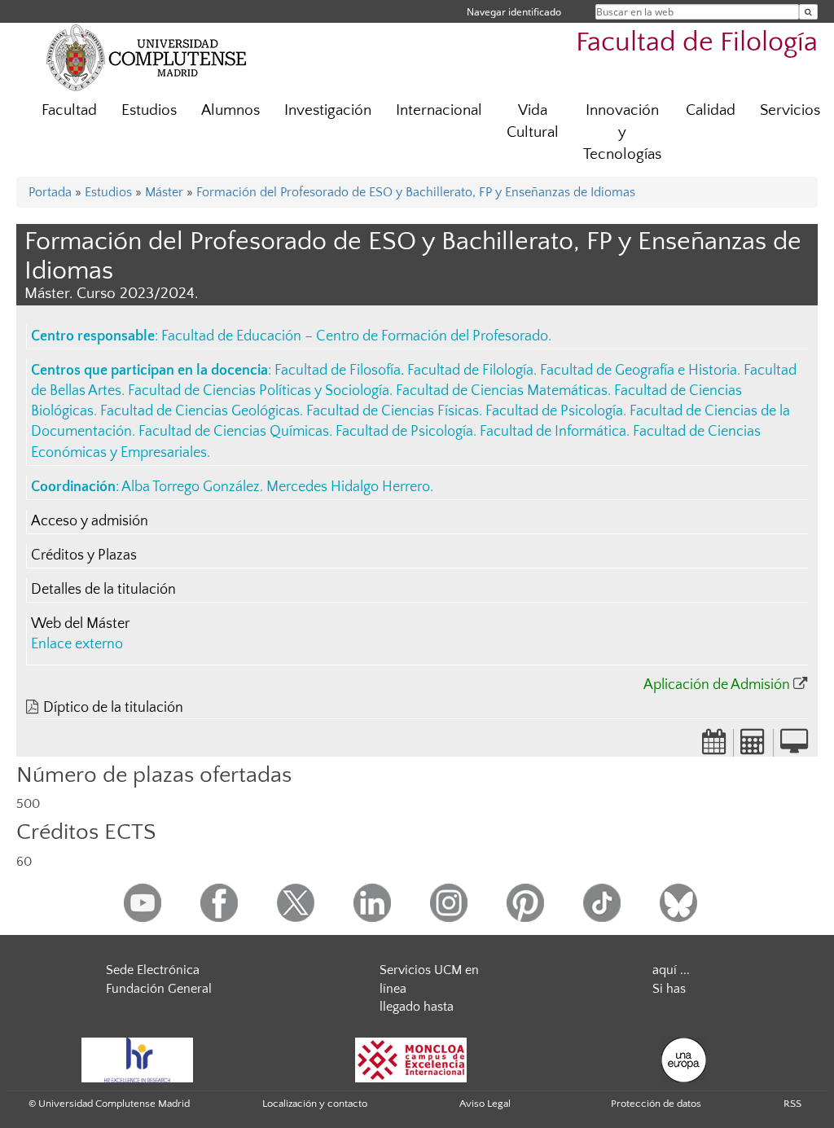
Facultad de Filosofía (337, 370)
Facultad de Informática (553, 432)
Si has (669, 988)
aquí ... (671, 970)
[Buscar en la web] (808, 12)
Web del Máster (80, 624)
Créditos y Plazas (84, 555)
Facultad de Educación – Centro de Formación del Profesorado (354, 336)
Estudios (149, 110)
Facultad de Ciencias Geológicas (200, 411)
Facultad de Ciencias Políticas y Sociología (258, 391)
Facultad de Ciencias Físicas (392, 411)
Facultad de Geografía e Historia (638, 370)
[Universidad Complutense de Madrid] (146, 57)
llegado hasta (417, 1006)
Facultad (69, 110)
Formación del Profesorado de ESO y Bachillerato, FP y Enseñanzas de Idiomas (415, 192)
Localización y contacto (314, 1103)
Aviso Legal (485, 1103)
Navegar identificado (514, 12)
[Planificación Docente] (714, 747)
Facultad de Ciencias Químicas (233, 432)
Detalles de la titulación (103, 590)
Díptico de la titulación (113, 708)
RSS (792, 1103)
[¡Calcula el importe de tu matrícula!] (753, 747)
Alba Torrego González (190, 487)
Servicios (790, 110)
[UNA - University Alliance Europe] (683, 1059)
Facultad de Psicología (554, 411)
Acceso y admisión (89, 521)
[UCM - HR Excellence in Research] (137, 1059)
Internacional (439, 110)
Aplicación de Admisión (716, 685)
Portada (50, 192)
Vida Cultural (533, 121)
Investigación (327, 110)
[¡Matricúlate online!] (794, 747)
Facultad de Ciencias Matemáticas (502, 391)
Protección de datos (656, 1103)
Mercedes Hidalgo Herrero (348, 487)
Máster (164, 192)
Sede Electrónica (153, 970)
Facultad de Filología (697, 43)
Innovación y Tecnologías (622, 132)
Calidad (710, 110)
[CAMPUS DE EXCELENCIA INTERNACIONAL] (411, 1059)
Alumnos (230, 110)
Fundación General (159, 988)
